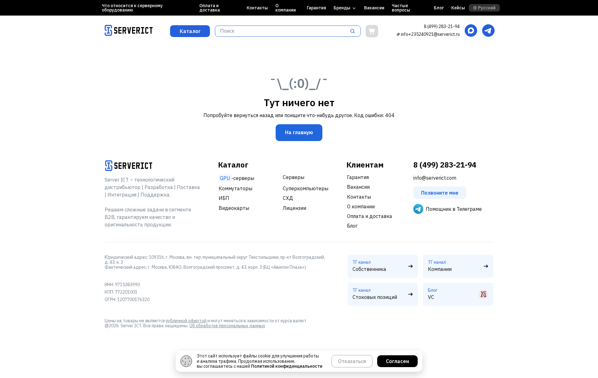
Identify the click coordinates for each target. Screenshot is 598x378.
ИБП (224, 198)
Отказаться (352, 361)
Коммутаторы (235, 188)
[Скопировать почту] (398, 34)
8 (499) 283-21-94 (442, 26)
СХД (288, 198)
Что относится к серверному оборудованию (132, 8)
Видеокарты (234, 208)
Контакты (257, 8)
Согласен (397, 361)
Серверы (293, 177)
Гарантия (316, 8)
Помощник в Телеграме (454, 209)
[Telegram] (488, 31)
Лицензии (294, 208)
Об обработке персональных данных (227, 325)
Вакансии (374, 8)
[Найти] (354, 31)
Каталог (190, 31)
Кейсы (458, 8)
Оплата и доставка (209, 8)
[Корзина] (372, 31)
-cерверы (237, 178)
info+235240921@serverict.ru (430, 34)
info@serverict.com (434, 178)
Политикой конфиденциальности (286, 366)
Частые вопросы (401, 8)
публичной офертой (186, 321)
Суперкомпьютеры (305, 188)
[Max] (471, 31)
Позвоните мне (439, 193)
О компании (285, 8)
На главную (299, 132)
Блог (439, 8)
